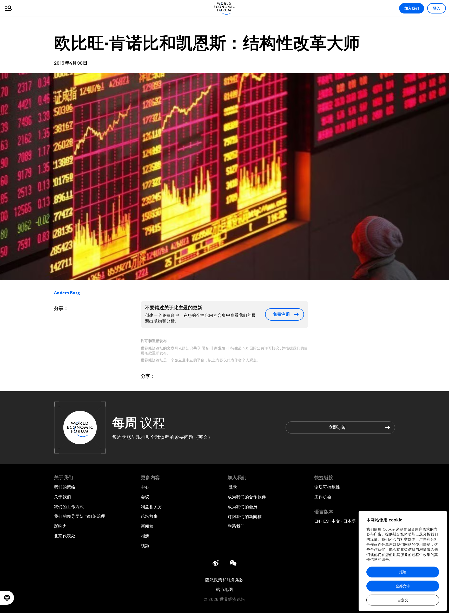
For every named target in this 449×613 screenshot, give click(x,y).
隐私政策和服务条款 (224, 579)
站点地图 (224, 589)
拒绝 (402, 572)
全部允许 (402, 586)
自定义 (402, 600)
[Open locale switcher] (7, 597)
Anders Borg (67, 292)
